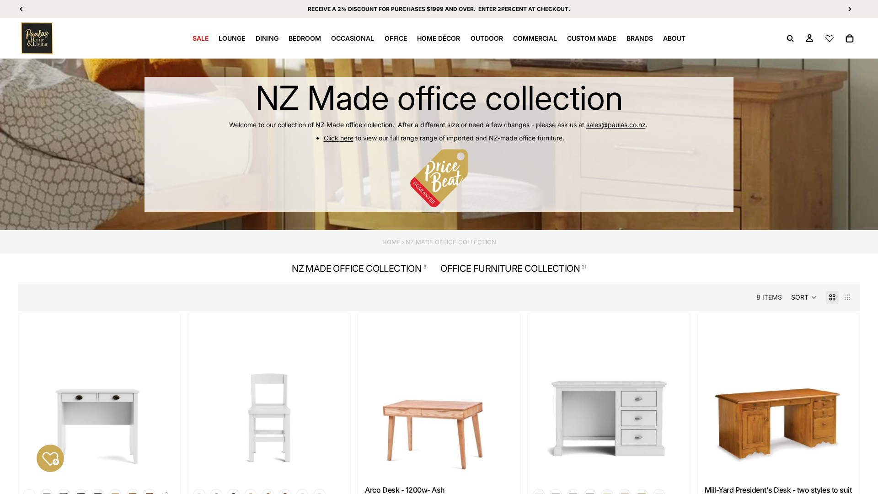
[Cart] (850, 38)
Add (511, 465)
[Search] (790, 38)
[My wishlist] (829, 38)
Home (391, 242)
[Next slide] (334, 401)
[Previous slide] (204, 401)
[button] (804, 297)
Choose (171, 465)
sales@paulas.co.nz (616, 125)
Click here (338, 138)
